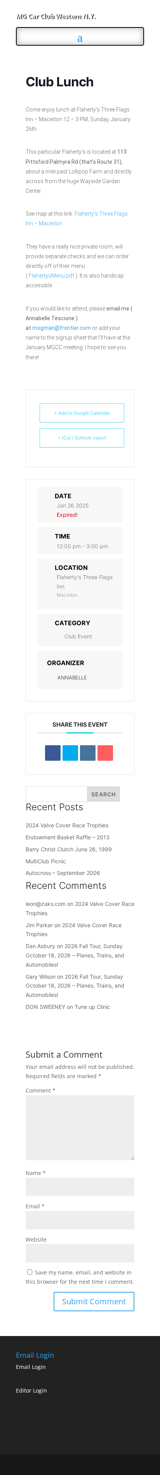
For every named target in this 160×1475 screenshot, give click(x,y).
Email (35, 1206)
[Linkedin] (88, 753)
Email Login (31, 1366)
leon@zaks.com (46, 903)
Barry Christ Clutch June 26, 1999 (69, 849)
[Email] (105, 753)
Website (36, 1239)
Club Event (78, 636)
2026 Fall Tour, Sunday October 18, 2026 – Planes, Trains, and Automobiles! (75, 955)
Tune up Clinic (92, 1006)
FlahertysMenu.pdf (51, 276)
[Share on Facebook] (53, 753)
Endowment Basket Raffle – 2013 (68, 837)
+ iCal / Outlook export (82, 438)
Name (36, 1173)
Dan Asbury (40, 946)
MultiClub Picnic (46, 861)
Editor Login (31, 1390)
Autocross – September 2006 (63, 873)
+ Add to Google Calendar (82, 413)
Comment (41, 1090)
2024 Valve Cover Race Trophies (67, 825)
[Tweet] (70, 753)
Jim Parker (39, 925)
